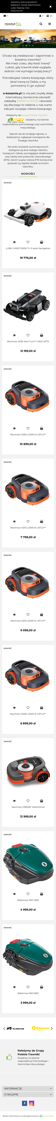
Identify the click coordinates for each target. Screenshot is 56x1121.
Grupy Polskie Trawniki (35, 115)
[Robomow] (41, 1028)
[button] (28, 1088)
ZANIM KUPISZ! (27, 101)
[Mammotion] (15, 1028)
